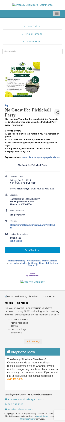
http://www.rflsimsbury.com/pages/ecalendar (32, 226)
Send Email (16, 240)
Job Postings (52, 263)
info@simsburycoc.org (20, 409)
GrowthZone (42, 416)
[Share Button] (57, 112)
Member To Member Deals (32, 263)
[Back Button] (6, 105)
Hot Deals (13, 263)
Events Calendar (49, 260)
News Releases (33, 260)
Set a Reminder (32, 250)
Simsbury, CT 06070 (26, 399)
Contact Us (33, 265)
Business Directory (16, 260)
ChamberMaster (28, 419)
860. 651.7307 (15, 404)
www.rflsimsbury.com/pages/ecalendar (41, 157)
